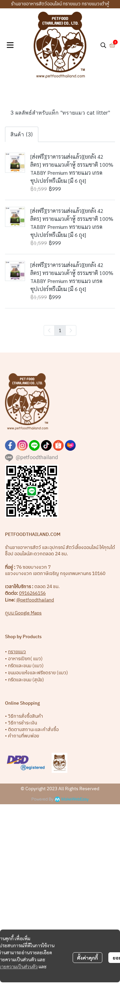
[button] (103, 45)
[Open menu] (10, 45)
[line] (34, 445)
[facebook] (10, 445)
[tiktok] (46, 445)
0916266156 (32, 593)
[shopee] (58, 445)
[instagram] (22, 445)
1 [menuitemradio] (60, 330)
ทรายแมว (17, 652)
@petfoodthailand (35, 600)
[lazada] (70, 445)
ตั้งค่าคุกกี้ (87, 958)
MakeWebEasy (75, 799)
